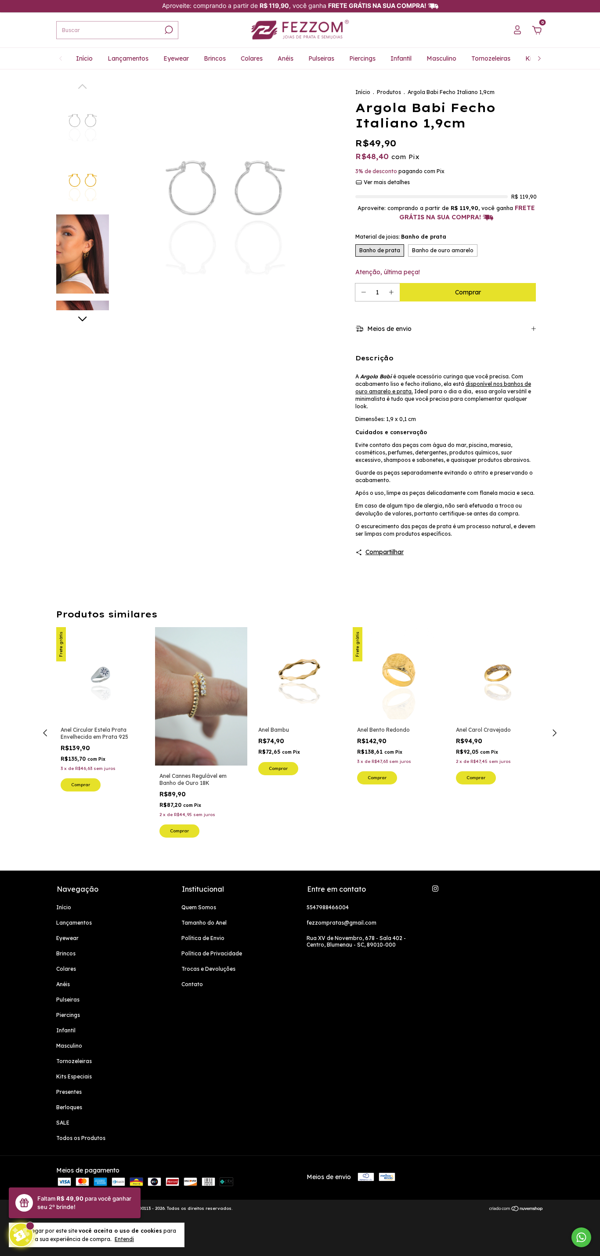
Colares (252, 58)
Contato (192, 984)
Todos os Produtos (80, 1138)
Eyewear (176, 58)
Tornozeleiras (490, 58)
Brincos (215, 58)
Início (84, 58)
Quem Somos (198, 907)
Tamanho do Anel (204, 922)
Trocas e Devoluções (208, 969)
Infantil (401, 58)
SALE (62, 1122)
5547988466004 (328, 907)
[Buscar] (168, 30)
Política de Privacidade (211, 953)
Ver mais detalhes (386, 182)
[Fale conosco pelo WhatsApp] (581, 1237)
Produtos (389, 92)
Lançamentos (128, 58)
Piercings (362, 58)
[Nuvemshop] (516, 1209)
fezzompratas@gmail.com (341, 922)
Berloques (69, 1107)
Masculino (441, 58)
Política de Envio (202, 938)
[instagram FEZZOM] (435, 888)
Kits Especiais (74, 1076)
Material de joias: (400, 236)
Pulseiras (321, 58)
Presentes (69, 1092)
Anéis (285, 58)
